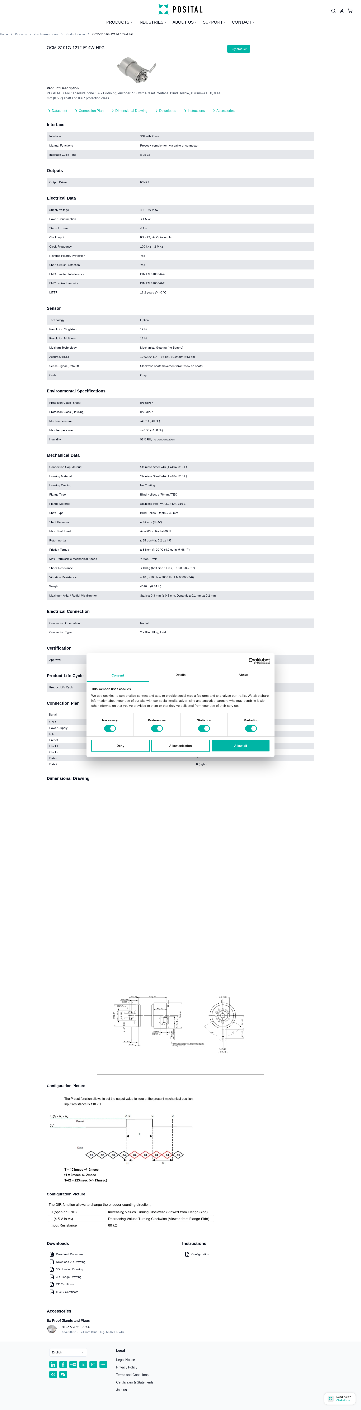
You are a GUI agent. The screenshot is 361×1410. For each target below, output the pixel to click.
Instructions (196, 111)
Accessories (225, 111)
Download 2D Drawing (70, 1261)
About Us (183, 22)
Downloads (167, 111)
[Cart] (350, 10)
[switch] (157, 728)
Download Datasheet (70, 1254)
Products (117, 22)
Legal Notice (125, 1360)
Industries (151, 22)
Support (213, 22)
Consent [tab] (118, 675)
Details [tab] (180, 674)
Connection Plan (91, 111)
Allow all (240, 745)
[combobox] (68, 1352)
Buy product (239, 49)
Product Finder (75, 34)
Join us (121, 1390)
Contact (242, 22)
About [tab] (243, 674)
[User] (333, 10)
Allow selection (180, 745)
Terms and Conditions (132, 1375)
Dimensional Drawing (131, 111)
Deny (120, 745)
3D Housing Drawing (69, 1269)
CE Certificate (65, 1284)
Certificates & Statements (135, 1382)
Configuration (200, 1254)
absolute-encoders (46, 34)
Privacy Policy (126, 1367)
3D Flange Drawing (68, 1276)
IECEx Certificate (67, 1292)
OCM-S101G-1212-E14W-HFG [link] (112, 34)
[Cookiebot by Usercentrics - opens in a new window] (251, 661)
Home (4, 34)
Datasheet (59, 111)
